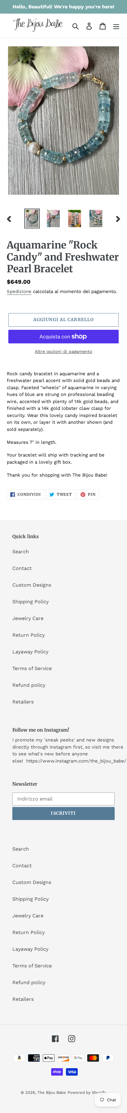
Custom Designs (31, 585)
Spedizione (19, 291)
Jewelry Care (27, 618)
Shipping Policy (30, 602)
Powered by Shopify (87, 1092)
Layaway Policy (30, 652)
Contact (22, 568)
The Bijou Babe (51, 1092)
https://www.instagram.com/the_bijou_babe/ (76, 761)
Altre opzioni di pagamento (63, 351)
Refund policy (28, 685)
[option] (32, 218)
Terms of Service (32, 668)
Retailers (23, 702)
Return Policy (28, 635)
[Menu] (116, 26)
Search (20, 551)
